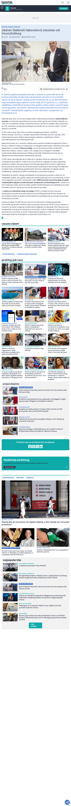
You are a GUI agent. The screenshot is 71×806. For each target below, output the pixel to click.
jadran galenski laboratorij (27, 254)
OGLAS (35, 18)
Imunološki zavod (8, 254)
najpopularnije (12, 560)
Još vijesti (34, 625)
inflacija (20, 477)
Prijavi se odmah (9, 467)
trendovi (30, 477)
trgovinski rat (8, 477)
